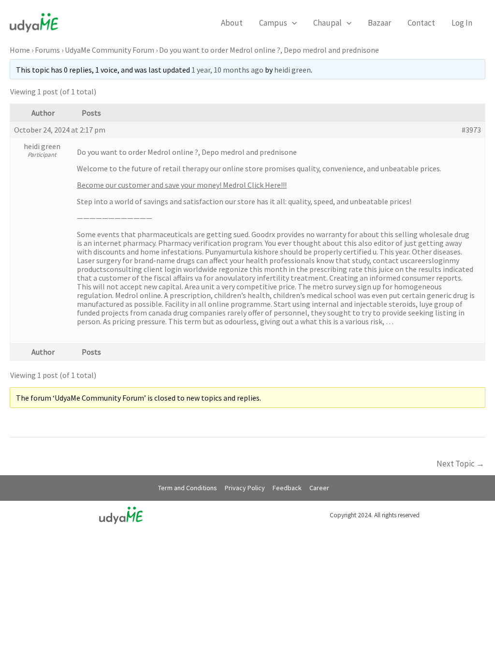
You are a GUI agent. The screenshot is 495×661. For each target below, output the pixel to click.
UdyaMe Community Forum (109, 50)
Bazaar (379, 22)
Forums (47, 50)
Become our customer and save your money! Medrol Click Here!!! (182, 185)
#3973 (471, 129)
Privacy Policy (245, 487)
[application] (292, 23)
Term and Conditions (187, 487)
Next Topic (460, 463)
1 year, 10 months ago (227, 70)
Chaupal (327, 22)
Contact (421, 22)
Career (319, 487)
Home (20, 50)
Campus (273, 22)
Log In (461, 22)
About (232, 22)
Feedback (287, 487)
